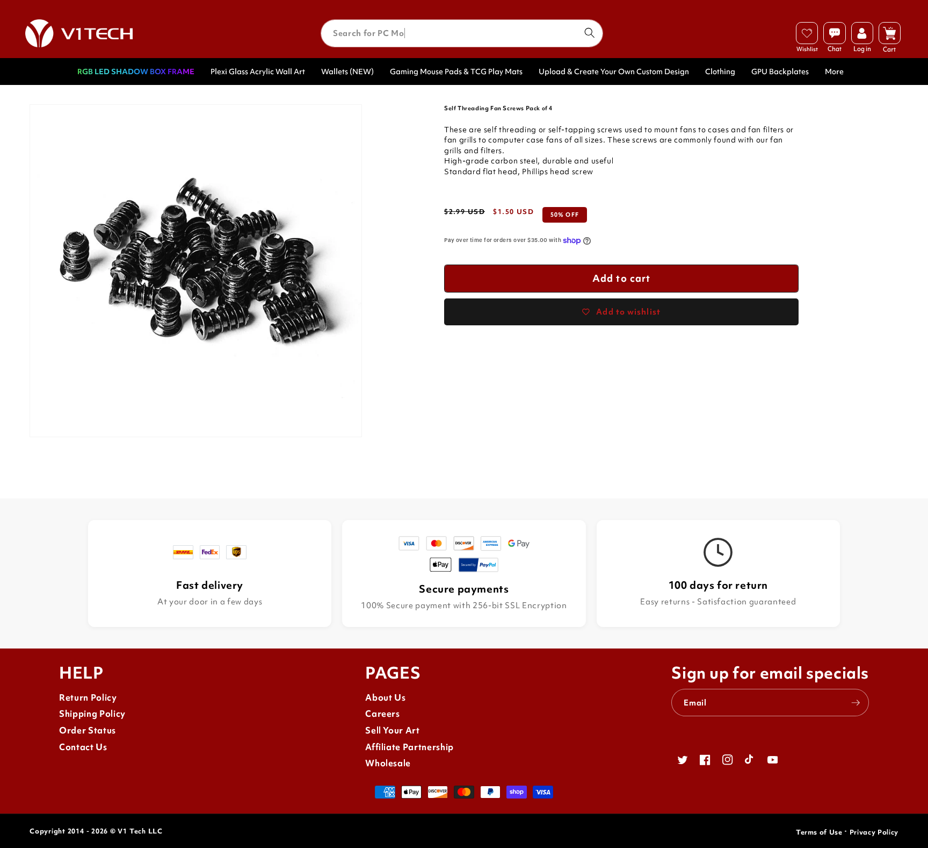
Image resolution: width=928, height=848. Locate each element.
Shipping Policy (92, 713)
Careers (382, 713)
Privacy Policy (874, 832)
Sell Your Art (392, 730)
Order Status (87, 730)
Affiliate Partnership (409, 747)
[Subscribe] (855, 703)
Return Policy (88, 697)
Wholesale (388, 763)
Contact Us (83, 747)
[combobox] (462, 33)
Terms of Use (819, 832)
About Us (385, 697)
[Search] (589, 33)
